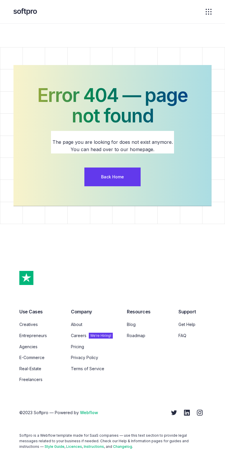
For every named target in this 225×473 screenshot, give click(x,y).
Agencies (28, 346)
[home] (25, 11)
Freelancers (30, 379)
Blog (131, 324)
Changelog (122, 446)
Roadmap (136, 335)
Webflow (89, 412)
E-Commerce (32, 357)
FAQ (182, 335)
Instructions (94, 446)
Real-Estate (30, 368)
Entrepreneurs (33, 335)
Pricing (77, 346)
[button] (207, 11)
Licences (74, 446)
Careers (78, 335)
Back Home (112, 176)
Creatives (28, 324)
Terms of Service (87, 368)
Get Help (186, 324)
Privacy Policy (84, 357)
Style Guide (54, 446)
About (76, 324)
